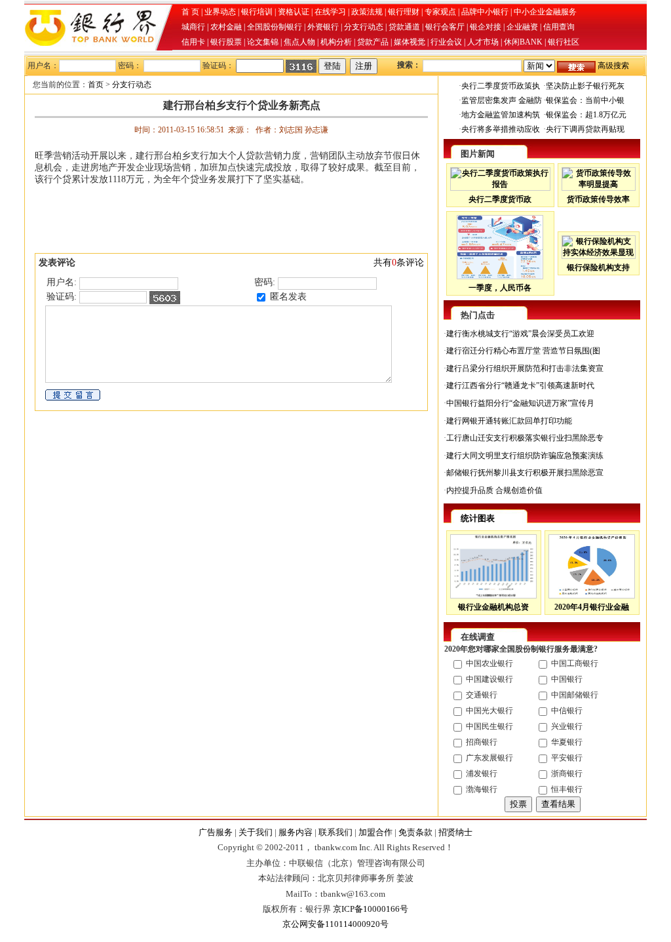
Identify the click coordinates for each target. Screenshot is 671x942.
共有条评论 (399, 262)
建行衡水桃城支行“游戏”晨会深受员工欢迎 (520, 333)
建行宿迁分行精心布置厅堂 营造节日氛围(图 (523, 350)
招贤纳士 (455, 832)
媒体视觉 (409, 42)
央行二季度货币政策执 (500, 85)
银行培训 (257, 11)
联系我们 (335, 832)
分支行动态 (363, 26)
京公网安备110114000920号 (335, 924)
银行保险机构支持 (598, 267)
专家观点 (440, 11)
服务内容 (295, 832)
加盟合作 (375, 832)
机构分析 (336, 42)
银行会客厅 (445, 26)
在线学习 (330, 11)
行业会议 (446, 42)
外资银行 (323, 26)
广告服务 (216, 832)
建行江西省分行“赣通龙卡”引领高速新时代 (520, 385)
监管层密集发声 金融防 (501, 100)
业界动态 (220, 11)
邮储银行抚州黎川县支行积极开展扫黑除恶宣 (525, 472)
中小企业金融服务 (545, 11)
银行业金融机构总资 (493, 607)
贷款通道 (404, 26)
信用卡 (193, 42)
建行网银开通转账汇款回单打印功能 (509, 420)
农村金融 (226, 26)
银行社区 (563, 42)
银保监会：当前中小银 (585, 100)
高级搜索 (613, 65)
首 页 (190, 11)
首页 (96, 84)
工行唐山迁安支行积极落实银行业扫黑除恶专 (525, 437)
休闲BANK (523, 42)
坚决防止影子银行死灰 (585, 85)
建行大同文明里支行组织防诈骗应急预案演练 (525, 455)
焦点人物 (299, 42)
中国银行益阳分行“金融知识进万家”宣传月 (520, 403)
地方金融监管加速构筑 (500, 114)
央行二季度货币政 (500, 199)
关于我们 (256, 832)
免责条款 (415, 832)
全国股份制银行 (274, 26)
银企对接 (485, 26)
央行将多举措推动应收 (500, 129)
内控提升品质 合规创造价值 (494, 490)
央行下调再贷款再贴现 (585, 129)
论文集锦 (262, 42)
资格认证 (293, 11)
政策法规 (367, 11)
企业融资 (522, 26)
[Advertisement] (231, 216)
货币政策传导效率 (598, 199)
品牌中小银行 (484, 11)
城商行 (193, 26)
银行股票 (226, 42)
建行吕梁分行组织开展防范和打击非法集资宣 (525, 368)
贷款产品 (373, 42)
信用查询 (559, 26)
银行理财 (403, 11)
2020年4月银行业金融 (591, 607)
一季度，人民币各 (500, 287)
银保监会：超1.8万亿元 (586, 114)
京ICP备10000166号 (370, 909)
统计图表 (478, 518)
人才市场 (483, 42)
